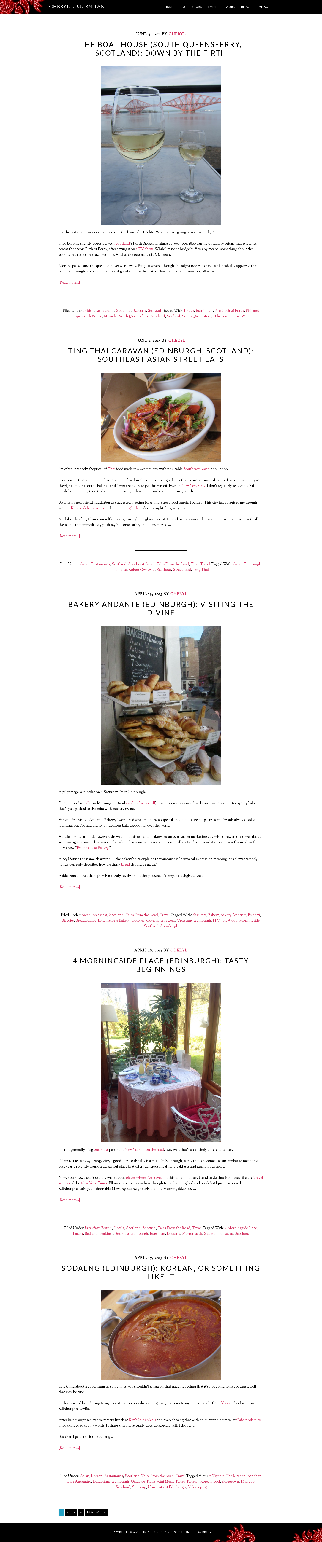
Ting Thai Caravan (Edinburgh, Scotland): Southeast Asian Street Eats (161, 354)
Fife (217, 311)
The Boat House (226, 316)
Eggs (153, 1234)
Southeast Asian (196, 469)
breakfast (101, 1150)
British (88, 311)
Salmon (210, 1234)
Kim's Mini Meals (160, 1481)
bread (125, 865)
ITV (216, 921)
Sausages (225, 1234)
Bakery (213, 915)
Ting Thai (201, 570)
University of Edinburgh (167, 1487)
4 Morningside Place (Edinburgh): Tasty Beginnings (161, 964)
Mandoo (247, 1481)
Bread (86, 915)
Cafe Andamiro (248, 1420)
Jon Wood (229, 921)
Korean (76, 508)
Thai (111, 469)
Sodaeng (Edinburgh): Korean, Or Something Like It (161, 1272)
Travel (205, 564)
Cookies (137, 921)
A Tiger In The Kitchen (227, 1476)
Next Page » (96, 1512)
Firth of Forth (233, 311)
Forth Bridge (92, 316)
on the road (155, 1150)
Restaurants (105, 311)
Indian (136, 508)
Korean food (210, 1481)
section (64, 1183)
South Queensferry (197, 316)
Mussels (110, 316)
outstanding (121, 508)
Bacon (78, 1234)
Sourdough (169, 926)
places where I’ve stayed (144, 1178)
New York (132, 1150)
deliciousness (93, 508)
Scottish (139, 311)
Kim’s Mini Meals (142, 1420)
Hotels (119, 1228)
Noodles (120, 570)
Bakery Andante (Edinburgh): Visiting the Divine (161, 608)
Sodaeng (139, 1487)
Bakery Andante (233, 915)
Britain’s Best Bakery (92, 848)
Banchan (254, 1476)
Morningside (249, 921)
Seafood (154, 311)
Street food (182, 570)
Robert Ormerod (142, 570)
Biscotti (254, 915)
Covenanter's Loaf (160, 921)
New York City (193, 486)
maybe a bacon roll (140, 803)
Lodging (173, 1234)
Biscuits (68, 921)
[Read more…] (69, 283)
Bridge (189, 311)
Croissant (184, 921)
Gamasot (138, 1481)
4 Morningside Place (241, 1228)
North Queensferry (133, 316)
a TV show (144, 249)
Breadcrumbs (86, 921)
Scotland (122, 243)
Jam (162, 1234)
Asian (84, 564)
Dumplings (101, 1481)
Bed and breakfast (99, 1234)
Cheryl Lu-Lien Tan (77, 7)
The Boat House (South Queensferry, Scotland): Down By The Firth (161, 48)
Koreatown (230, 1481)
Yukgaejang (197, 1487)
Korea (180, 1481)
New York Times (94, 1183)
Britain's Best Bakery (114, 921)
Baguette (199, 915)
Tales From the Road (172, 564)
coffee (87, 803)
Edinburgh (204, 311)
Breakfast (99, 915)
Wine (245, 316)
